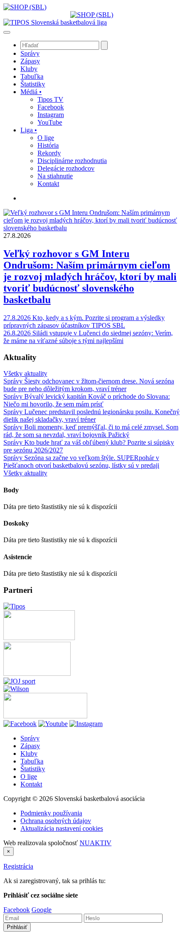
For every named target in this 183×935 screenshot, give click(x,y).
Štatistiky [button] (32, 84)
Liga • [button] (28, 130)
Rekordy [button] (49, 153)
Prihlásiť (17, 927)
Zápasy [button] (30, 61)
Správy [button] (30, 53)
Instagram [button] (50, 114)
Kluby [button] (28, 68)
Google (41, 909)
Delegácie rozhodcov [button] (65, 168)
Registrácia (18, 866)
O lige (28, 776)
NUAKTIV (96, 842)
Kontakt (31, 784)
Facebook (16, 909)
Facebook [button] (50, 107)
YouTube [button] (49, 122)
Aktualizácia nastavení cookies (61, 828)
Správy (30, 738)
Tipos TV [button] (50, 99)
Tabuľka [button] (31, 76)
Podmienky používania (51, 813)
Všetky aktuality (25, 373)
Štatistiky (32, 768)
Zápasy (30, 745)
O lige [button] (45, 137)
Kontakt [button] (48, 183)
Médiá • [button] (31, 91)
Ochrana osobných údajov (55, 820)
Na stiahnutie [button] (55, 176)
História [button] (48, 145)
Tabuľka (31, 761)
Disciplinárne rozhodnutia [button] (72, 160)
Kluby (28, 753)
